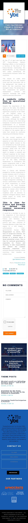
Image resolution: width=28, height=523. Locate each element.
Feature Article (10, 270)
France (12, 273)
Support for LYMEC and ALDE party (13, 389)
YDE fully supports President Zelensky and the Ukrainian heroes (16, 398)
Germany (20, 273)
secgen (3, 383)
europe (5, 273)
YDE (6, 268)
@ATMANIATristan (19, 259)
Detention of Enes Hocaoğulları (14, 381)
